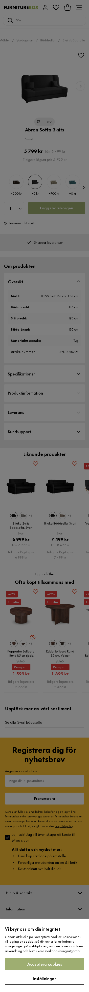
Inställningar (44, 978)
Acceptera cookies (44, 964)
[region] (44, 955)
